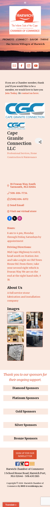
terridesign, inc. (35, 486)
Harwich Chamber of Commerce (25, 20)
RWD (23, 486)
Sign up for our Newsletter (25, 455)
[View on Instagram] (19, 219)
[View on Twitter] (14, 219)
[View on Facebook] (9, 219)
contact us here (30, 93)
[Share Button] (39, 141)
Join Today (11, 93)
